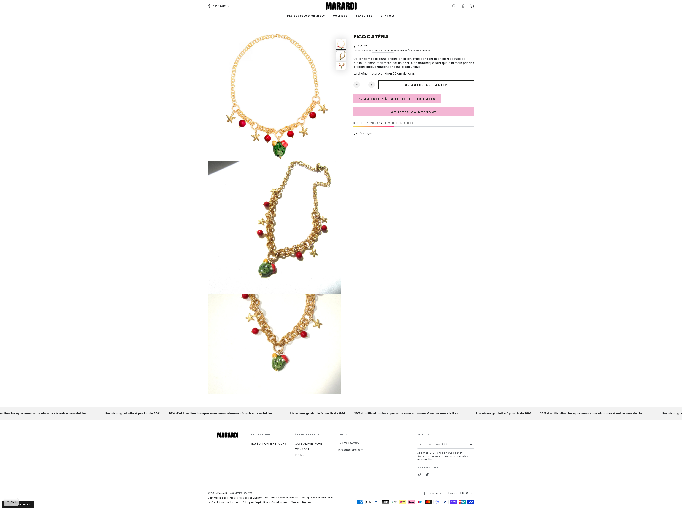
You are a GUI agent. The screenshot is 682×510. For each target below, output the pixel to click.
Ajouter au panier (426, 84)
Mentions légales (301, 502)
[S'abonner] (472, 444)
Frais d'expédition (383, 50)
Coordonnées (279, 502)
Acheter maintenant (414, 112)
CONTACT (302, 449)
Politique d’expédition (255, 502)
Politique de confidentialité (317, 497)
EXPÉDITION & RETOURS (268, 444)
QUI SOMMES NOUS (309, 444)
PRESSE (300, 455)
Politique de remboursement (281, 497)
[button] (453, 6)
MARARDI (222, 492)
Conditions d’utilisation (225, 502)
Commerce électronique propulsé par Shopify (235, 498)
